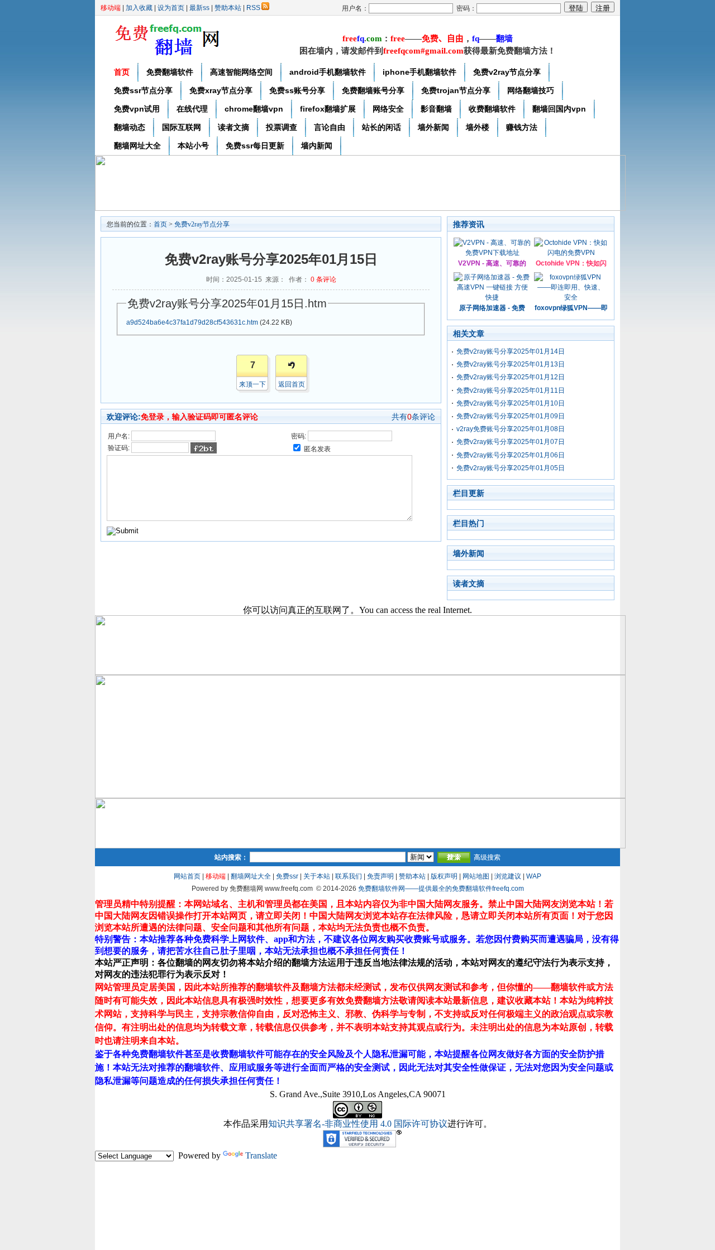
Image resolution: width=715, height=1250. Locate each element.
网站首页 (187, 876)
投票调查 (281, 127)
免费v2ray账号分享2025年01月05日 (510, 468)
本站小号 (193, 145)
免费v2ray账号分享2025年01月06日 (510, 455)
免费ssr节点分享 (143, 90)
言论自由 (329, 127)
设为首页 (171, 8)
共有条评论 (413, 416)
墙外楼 (477, 127)
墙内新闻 (316, 145)
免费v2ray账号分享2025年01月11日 (510, 390)
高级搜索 (487, 857)
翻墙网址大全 (137, 145)
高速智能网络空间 (241, 71)
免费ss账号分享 (297, 90)
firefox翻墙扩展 (328, 108)
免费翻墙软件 (169, 71)
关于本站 (316, 876)
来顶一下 (252, 384)
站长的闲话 (381, 127)
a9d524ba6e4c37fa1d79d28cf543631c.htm (192, 322)
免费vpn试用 (137, 108)
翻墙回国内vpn (559, 108)
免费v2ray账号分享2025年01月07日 (510, 442)
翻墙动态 (129, 127)
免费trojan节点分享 (455, 90)
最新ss (199, 8)
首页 (122, 71)
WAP (533, 876)
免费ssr (287, 876)
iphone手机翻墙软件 (419, 71)
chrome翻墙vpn (254, 108)
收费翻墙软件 (492, 108)
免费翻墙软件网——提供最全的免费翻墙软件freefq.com (441, 888)
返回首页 (291, 384)
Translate (261, 1155)
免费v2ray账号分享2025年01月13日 (510, 364)
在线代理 (192, 108)
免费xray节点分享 (220, 90)
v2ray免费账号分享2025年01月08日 (510, 429)
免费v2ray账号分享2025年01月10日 (510, 403)
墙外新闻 (433, 127)
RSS (253, 8)
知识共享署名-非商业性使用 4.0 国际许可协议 (357, 1123)
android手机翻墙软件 (327, 71)
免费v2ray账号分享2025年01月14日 (510, 351)
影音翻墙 (436, 108)
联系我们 (348, 876)
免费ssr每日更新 (255, 145)
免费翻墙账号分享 (373, 90)
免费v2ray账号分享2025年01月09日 (510, 416)
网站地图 (476, 876)
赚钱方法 (521, 127)
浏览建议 (507, 876)
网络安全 (388, 108)
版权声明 (444, 876)
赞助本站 (227, 8)
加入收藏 (139, 8)
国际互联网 (181, 127)
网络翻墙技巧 (530, 90)
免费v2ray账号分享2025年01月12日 (510, 377)
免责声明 (380, 876)
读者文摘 (233, 127)
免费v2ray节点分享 (507, 71)
